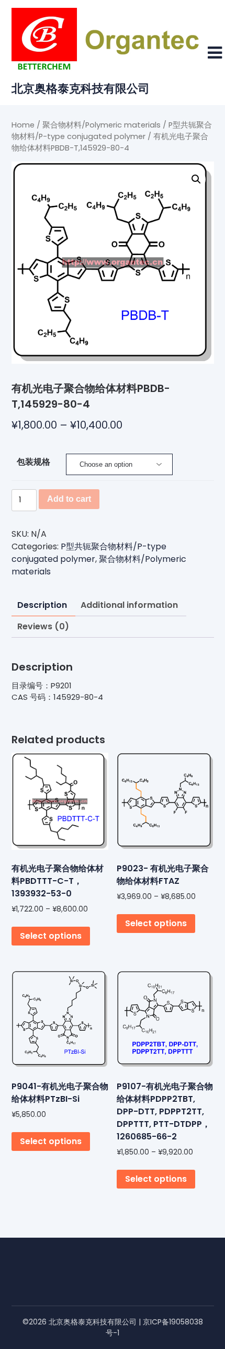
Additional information (129, 605)
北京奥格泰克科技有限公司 (81, 88)
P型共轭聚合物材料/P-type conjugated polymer (89, 552)
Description (42, 605)
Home (23, 125)
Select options (51, 936)
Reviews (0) (43, 626)
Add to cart (69, 498)
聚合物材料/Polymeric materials (101, 125)
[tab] (42, 605)
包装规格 (33, 462)
